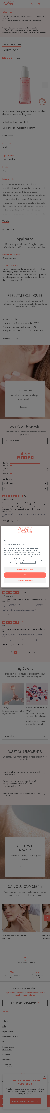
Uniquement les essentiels (25, 580)
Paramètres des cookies (25, 569)
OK (25, 575)
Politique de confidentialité (28, 563)
